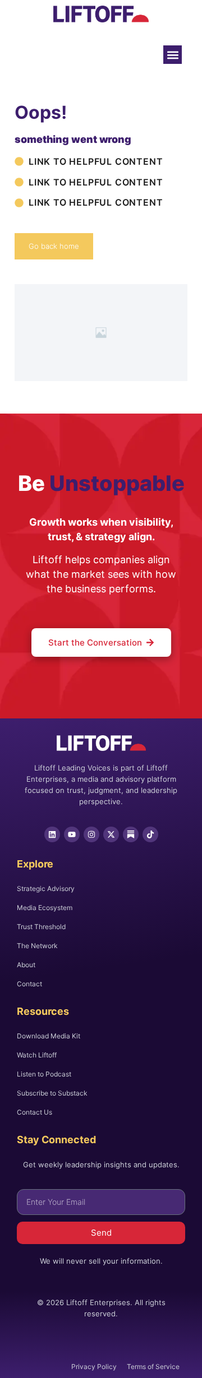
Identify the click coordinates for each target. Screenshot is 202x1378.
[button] (172, 54)
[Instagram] (91, 834)
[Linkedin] (52, 834)
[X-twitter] (111, 834)
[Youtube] (72, 834)
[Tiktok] (150, 834)
